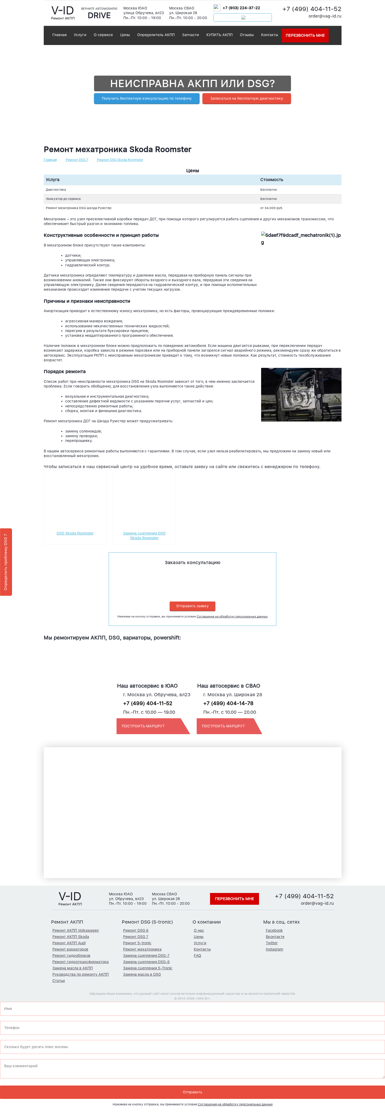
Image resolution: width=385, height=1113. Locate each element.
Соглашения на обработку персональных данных (232, 616)
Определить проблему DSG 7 (5, 562)
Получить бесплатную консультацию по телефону (147, 98)
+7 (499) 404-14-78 (228, 703)
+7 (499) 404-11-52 (312, 9)
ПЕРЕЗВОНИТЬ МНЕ (305, 35)
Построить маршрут (143, 726)
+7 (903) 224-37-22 (241, 7)
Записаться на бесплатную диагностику (246, 98)
